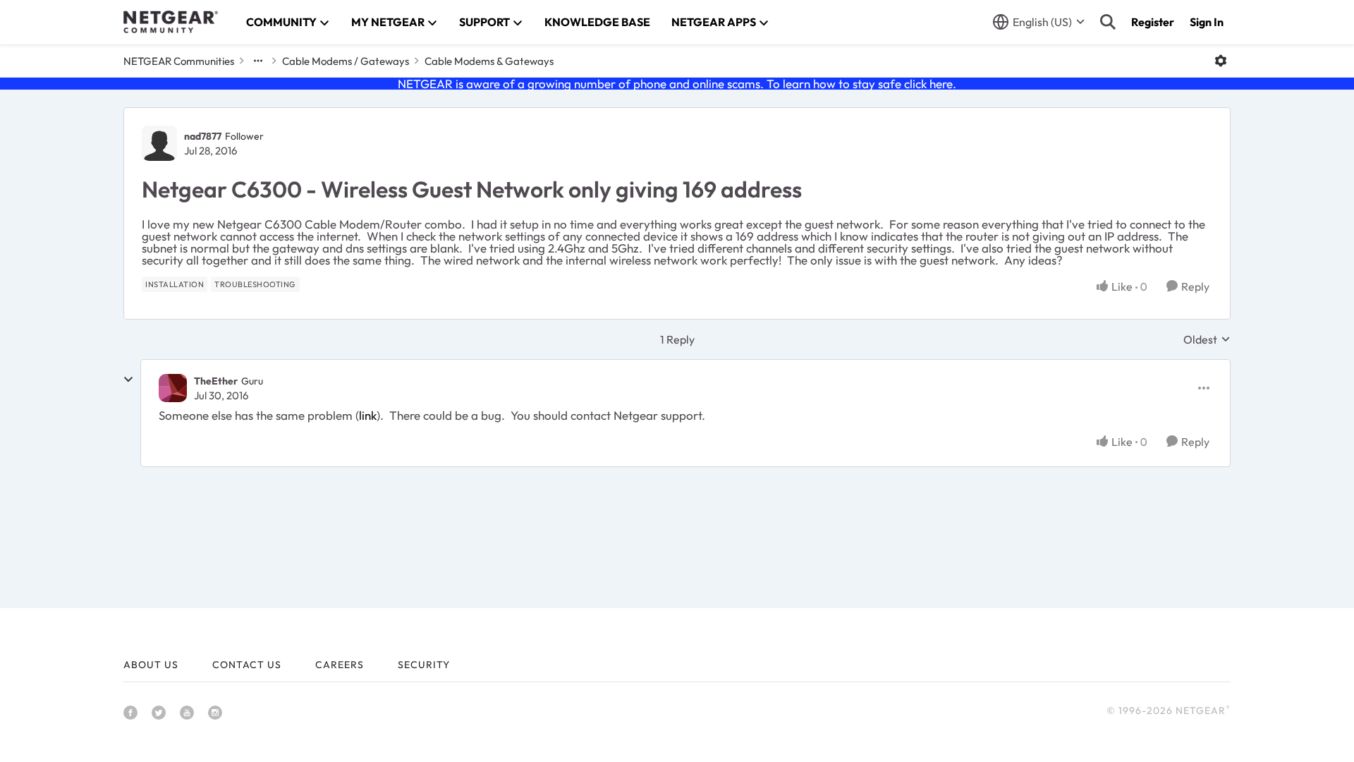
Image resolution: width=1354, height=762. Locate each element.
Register (1152, 22)
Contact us (246, 664)
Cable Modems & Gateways (489, 61)
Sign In (1207, 22)
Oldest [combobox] (1207, 339)
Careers (339, 664)
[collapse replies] (128, 379)
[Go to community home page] (170, 22)
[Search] (1107, 21)
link (368, 415)
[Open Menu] (1221, 61)
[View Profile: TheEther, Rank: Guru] (173, 388)
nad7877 (202, 136)
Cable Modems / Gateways (345, 61)
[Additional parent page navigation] (258, 61)
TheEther (216, 381)
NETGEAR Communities (178, 61)
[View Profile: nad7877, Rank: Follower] (159, 143)
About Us (150, 664)
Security (424, 664)
